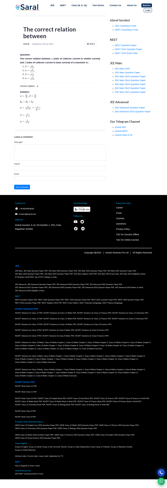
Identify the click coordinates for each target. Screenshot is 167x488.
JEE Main (19, 271)
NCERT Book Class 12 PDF (26, 386)
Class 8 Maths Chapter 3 (94, 369)
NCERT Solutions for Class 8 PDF (28, 336)
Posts (119, 213)
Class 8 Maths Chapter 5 (135, 369)
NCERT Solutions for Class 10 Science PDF (94, 324)
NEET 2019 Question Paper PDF (28, 303)
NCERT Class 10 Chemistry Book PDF (30, 405)
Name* (17, 164)
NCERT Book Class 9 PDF (25, 411)
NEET (63, 5)
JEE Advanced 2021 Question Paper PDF (31, 287)
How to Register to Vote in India (27, 466)
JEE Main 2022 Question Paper (130, 88)
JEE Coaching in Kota (125, 26)
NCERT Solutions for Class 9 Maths (29, 356)
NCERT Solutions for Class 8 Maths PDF (58, 336)
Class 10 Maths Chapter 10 (111, 345)
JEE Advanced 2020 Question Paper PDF (64, 287)
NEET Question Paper (126, 45)
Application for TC (56, 456)
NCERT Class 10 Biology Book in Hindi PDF (92, 405)
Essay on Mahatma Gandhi (121, 447)
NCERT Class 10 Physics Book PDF (91, 401)
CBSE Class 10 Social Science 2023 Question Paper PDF (37, 438)
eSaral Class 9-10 (123, 135)
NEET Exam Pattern (71, 303)
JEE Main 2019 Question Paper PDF (59, 274)
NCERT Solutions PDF (26, 309)
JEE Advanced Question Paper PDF (42, 284)
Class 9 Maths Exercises (46, 362)
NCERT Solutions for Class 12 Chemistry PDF (130, 313)
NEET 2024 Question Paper (128, 49)
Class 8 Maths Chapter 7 (45, 372)
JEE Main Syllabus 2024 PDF (85, 274)
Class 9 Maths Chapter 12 (25, 362)
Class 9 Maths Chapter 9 (85, 359)
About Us (132, 5)
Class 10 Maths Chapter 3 (98, 342)
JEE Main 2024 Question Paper (130, 80)
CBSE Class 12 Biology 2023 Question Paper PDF (77, 428)
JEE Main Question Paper (127, 72)
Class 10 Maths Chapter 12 (25, 349)
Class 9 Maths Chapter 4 (114, 356)
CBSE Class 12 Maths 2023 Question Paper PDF (79, 425)
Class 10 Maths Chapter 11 (133, 345)
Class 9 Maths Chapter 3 (94, 356)
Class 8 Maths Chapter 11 (128, 372)
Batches (146, 5)
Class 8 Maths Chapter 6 (24, 372)
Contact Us (115, 5)
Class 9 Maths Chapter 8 (65, 359)
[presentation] (52, 58)
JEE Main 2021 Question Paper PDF (121, 271)
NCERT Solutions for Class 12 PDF (29, 313)
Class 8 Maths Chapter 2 (74, 369)
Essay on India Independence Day (81, 447)
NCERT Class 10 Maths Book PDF (28, 401)
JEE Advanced (21, 284)
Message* (18, 142)
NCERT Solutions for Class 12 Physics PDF (94, 313)
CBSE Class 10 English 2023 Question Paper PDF (114, 435)
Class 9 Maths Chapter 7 (45, 359)
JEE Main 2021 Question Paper (130, 92)
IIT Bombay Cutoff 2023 (24, 277)
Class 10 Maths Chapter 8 (68, 345)
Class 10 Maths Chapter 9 (89, 345)
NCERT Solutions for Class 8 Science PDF (92, 336)
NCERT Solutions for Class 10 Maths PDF (60, 324)
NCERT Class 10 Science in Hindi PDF (134, 398)
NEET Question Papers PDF (26, 300)
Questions (121, 224)
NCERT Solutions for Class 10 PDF (29, 324)
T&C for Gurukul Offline (127, 234)
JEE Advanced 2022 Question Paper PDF (106, 284)
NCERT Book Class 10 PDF (26, 398)
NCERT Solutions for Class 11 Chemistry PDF (130, 319)
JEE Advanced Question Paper (130, 107)
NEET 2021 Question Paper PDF (104, 300)
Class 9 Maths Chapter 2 (74, 356)
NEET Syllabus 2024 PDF (52, 303)
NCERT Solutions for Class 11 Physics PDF (94, 319)
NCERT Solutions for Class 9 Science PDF (92, 330)
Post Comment (22, 187)
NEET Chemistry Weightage (90, 303)
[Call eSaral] (161, 472)
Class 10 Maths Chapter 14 (70, 349)
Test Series (98, 5)
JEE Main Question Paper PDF (36, 271)
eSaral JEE (120, 127)
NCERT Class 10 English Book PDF (52, 398)
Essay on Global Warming (25, 450)
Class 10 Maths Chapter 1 (55, 342)
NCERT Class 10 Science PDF (106, 398)
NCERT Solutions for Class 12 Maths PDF (60, 313)
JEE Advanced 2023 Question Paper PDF (72, 284)
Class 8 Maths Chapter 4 (114, 369)
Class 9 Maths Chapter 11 (128, 359)
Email (16, 174)
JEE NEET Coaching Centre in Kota (29, 474)
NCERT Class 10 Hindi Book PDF (80, 398)
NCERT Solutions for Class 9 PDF (28, 330)
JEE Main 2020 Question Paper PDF (29, 274)
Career (119, 207)
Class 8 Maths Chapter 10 (106, 372)
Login (147, 10)
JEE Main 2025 (122, 68)
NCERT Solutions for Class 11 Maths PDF (59, 319)
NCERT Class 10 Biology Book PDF (60, 405)
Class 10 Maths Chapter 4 (119, 342)
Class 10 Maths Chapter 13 (48, 349)
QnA (17, 461)
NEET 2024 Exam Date (126, 53)
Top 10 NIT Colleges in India (46, 277)
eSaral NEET (121, 131)
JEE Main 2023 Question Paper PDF (63, 271)
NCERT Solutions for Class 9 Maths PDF (58, 330)
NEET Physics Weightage (112, 303)
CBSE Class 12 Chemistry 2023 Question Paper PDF (35, 428)
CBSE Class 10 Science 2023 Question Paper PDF (74, 435)
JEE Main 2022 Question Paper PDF (92, 271)
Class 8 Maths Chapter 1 (53, 369)
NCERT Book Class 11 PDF (26, 392)
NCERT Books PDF (25, 382)
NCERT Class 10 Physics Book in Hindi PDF (124, 401)
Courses (120, 218)
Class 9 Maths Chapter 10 (106, 359)
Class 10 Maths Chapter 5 (140, 342)
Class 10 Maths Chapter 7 (46, 345)
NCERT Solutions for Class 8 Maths (29, 369)
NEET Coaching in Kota (126, 30)
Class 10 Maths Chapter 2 (76, 342)
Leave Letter (43, 456)
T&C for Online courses (127, 240)
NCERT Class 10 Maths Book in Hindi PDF (59, 401)
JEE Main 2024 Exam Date (108, 274)
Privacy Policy (123, 229)
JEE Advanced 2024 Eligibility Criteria (29, 291)
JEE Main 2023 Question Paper (130, 84)
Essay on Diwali (35, 447)
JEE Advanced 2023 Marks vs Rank (129, 287)
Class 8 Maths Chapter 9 (85, 372)
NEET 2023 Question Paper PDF (51, 300)
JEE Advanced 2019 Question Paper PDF (98, 287)
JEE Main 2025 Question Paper (130, 76)
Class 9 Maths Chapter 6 (24, 359)
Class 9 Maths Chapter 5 (135, 356)
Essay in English (21, 447)
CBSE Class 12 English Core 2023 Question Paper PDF (37, 425)
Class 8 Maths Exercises (67, 376)
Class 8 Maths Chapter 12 (25, 376)
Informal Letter (20, 456)
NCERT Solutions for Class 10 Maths (29, 342)
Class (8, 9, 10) (79, 5)
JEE (52, 5)
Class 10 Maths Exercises (92, 349)
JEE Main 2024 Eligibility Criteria (132, 274)
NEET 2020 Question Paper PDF (131, 300)
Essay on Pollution (102, 447)
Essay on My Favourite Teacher (54, 447)
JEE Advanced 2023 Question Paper (132, 111)
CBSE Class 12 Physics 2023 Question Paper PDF (119, 425)
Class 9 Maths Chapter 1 (53, 356)
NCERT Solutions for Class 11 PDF (28, 319)
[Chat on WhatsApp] (161, 481)
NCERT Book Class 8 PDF (25, 417)
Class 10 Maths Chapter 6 (25, 345)
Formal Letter (32, 456)
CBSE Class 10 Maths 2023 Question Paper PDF (34, 435)
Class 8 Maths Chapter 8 (65, 372)
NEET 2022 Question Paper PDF (77, 300)
